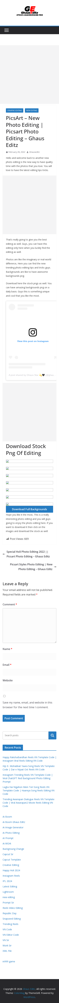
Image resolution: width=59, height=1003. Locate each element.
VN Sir (6, 940)
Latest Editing (10, 886)
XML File (7, 950)
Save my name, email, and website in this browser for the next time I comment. (27, 705)
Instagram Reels (11, 875)
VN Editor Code (11, 934)
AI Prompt (8, 838)
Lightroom (8, 891)
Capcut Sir (8, 854)
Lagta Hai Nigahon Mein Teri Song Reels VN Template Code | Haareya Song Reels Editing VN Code (28, 790)
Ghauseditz (34, 152)
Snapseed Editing (12, 918)
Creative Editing (14, 110)
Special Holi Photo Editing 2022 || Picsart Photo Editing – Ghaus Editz (28, 554)
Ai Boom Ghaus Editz (14, 822)
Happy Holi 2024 (11, 870)
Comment (10, 604)
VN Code (7, 929)
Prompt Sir (8, 902)
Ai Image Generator (13, 827)
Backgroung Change (13, 848)
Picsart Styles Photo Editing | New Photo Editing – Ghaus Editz (31, 567)
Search (52, 735)
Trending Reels (10, 924)
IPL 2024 (7, 881)
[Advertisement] (29, 74)
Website (8, 680)
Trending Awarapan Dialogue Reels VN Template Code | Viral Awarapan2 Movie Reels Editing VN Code (28, 803)
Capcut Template (12, 859)
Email (7, 665)
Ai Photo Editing (11, 832)
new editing (31, 110)
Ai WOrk (7, 843)
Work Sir (7, 945)
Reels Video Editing (13, 907)
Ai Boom (7, 816)
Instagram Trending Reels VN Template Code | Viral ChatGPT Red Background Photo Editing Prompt (28, 778)
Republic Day (9, 913)
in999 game (9, 961)
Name (7, 649)
